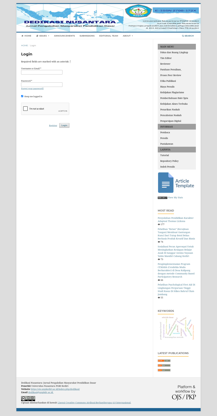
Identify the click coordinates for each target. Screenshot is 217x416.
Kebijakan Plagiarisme (172, 92)
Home (27, 35)
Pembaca (165, 132)
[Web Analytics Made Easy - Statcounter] (162, 197)
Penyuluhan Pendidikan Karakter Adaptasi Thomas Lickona (176, 219)
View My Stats (175, 197)
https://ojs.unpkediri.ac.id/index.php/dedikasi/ (55, 389)
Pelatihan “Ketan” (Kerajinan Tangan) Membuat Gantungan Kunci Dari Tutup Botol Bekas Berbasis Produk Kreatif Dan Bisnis (176, 234)
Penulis (164, 138)
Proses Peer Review (170, 75)
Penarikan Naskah (170, 109)
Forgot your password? (32, 88)
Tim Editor (166, 58)
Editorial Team (108, 35)
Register (181, 5)
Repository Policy (169, 160)
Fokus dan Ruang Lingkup (174, 52)
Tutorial (164, 155)
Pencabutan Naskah (171, 115)
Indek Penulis (167, 166)
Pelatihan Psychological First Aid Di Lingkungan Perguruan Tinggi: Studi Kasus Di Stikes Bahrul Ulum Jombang (176, 289)
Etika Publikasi (168, 80)
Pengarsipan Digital (170, 120)
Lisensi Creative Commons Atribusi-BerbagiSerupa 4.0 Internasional (94, 402)
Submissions (87, 35)
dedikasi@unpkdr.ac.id (41, 392)
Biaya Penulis (167, 86)
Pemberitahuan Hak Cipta (174, 98)
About (127, 35)
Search (189, 35)
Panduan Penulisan (170, 69)
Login (193, 5)
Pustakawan (166, 143)
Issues (43, 35)
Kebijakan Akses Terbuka (174, 103)
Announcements (64, 35)
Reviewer (165, 63)
